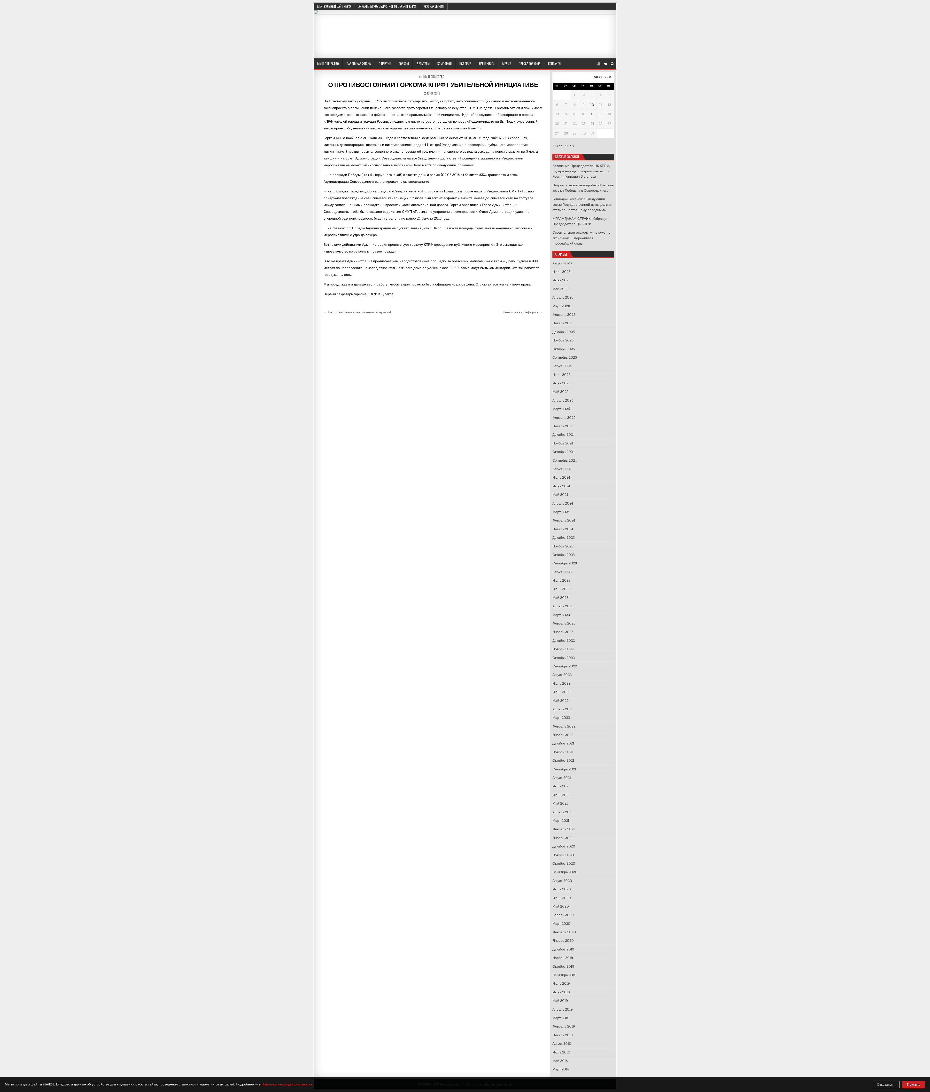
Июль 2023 (561, 580)
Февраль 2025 (563, 417)
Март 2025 (561, 409)
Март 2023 (561, 615)
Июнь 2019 (561, 992)
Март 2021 (560, 821)
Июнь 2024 (561, 486)
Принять (913, 1084)
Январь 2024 (562, 529)
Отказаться (886, 1084)
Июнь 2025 (561, 383)
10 (592, 105)
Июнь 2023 (561, 589)
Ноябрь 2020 (563, 855)
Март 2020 (561, 924)
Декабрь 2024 (563, 434)
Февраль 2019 (563, 1026)
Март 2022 (561, 718)
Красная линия (434, 6)
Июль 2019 (561, 983)
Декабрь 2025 (563, 332)
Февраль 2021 (563, 829)
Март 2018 (560, 1069)
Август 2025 (562, 366)
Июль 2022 (561, 683)
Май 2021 (560, 803)
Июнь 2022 (561, 692)
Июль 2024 (561, 477)
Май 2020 (560, 906)
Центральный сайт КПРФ (334, 6)
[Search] (612, 63)
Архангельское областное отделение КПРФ (387, 6)
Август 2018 (561, 1043)
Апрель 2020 (563, 915)
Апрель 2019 (562, 1009)
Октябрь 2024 (563, 452)
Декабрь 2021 (563, 743)
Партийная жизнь (359, 63)
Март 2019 (560, 1018)
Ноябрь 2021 (562, 752)
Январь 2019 (562, 1035)
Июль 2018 (561, 1052)
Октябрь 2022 (563, 658)
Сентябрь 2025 (564, 357)
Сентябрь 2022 (564, 666)
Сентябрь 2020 (564, 872)
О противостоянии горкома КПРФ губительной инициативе (433, 84)
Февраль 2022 (563, 726)
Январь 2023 (562, 632)
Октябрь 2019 (563, 966)
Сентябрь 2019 (564, 975)
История (465, 63)
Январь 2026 (563, 323)
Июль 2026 (561, 272)
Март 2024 (561, 512)
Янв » (569, 146)
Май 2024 (560, 495)
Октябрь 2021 (563, 760)
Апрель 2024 (562, 503)
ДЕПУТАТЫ (423, 63)
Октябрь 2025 (563, 349)
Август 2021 (561, 778)
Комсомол (444, 63)
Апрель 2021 (562, 812)
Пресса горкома (529, 63)
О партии (385, 63)
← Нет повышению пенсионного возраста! (357, 312)
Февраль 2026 (564, 315)
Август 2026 (562, 263)
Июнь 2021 (561, 795)
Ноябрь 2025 (563, 340)
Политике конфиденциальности (287, 1084)
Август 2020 (562, 881)
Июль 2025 (561, 375)
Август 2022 (562, 675)
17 (592, 114)
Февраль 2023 (563, 623)
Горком (404, 63)
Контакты (554, 63)
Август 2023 (562, 572)
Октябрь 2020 (563, 863)
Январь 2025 (562, 426)
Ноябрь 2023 (563, 546)
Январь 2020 (563, 940)
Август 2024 (561, 469)
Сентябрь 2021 (564, 769)
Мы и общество (328, 63)
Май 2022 (560, 701)
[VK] (605, 63)
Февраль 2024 (563, 520)
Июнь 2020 (561, 898)
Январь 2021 (562, 838)
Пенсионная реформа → (523, 312)
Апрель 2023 (562, 606)
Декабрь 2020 (563, 846)
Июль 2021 (561, 786)
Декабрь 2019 (563, 949)
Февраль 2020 (564, 932)
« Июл (557, 146)
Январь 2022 (562, 735)
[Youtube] (598, 63)
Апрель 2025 (562, 400)
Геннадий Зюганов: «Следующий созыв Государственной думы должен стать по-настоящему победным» (582, 204)
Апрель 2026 (563, 297)
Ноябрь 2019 (562, 958)
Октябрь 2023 (563, 555)
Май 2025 (560, 392)
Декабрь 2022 (563, 640)
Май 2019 (560, 1001)
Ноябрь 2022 (563, 649)
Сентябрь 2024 (564, 460)
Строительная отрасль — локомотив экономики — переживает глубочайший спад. (581, 237)
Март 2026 (561, 306)
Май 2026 (560, 289)
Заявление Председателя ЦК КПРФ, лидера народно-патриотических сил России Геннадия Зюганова (581, 171)
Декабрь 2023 (563, 537)
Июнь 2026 (561, 280)
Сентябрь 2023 (564, 563)
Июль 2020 (561, 889)
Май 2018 (560, 1061)
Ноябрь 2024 (562, 443)
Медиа (506, 63)
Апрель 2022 (562, 709)
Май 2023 (560, 598)
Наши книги (487, 63)
